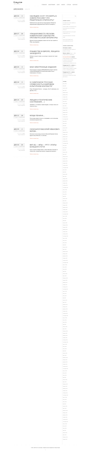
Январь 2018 (65, 280)
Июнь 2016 (65, 322)
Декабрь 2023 (65, 136)
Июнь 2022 (65, 169)
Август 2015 (65, 344)
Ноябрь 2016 (65, 311)
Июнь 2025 (65, 101)
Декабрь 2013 (65, 388)
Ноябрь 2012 (65, 417)
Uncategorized (22, 21)
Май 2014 (64, 377)
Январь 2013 (65, 412)
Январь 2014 (65, 386)
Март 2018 (64, 275)
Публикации (23, 150)
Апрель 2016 (65, 326)
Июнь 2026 (65, 83)
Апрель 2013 (65, 406)
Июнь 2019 (65, 242)
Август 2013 (65, 397)
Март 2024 (64, 130)
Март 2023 (64, 154)
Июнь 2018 (65, 269)
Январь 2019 (65, 253)
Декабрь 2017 (65, 282)
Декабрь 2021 (65, 180)
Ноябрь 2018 (65, 258)
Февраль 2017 (65, 304)
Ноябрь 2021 (65, 183)
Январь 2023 (65, 158)
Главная (44, 4)
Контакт (75, 4)
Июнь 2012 (65, 428)
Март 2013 (64, 408)
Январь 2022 (65, 178)
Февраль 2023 (65, 156)
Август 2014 (65, 370)
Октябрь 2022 (65, 165)
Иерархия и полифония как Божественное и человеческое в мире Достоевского (69, 75)
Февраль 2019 (65, 251)
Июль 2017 (65, 293)
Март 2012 (64, 434)
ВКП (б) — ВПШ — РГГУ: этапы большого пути (43, 146)
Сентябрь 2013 (65, 395)
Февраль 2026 (65, 92)
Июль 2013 (65, 399)
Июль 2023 (65, 145)
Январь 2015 (65, 359)
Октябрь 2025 (65, 99)
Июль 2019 (65, 240)
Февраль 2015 (65, 357)
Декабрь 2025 (65, 94)
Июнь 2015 (65, 348)
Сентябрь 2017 (65, 289)
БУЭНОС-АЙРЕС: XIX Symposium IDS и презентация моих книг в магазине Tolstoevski (69, 28)
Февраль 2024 (65, 132)
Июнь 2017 (65, 295)
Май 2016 (64, 324)
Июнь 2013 (65, 401)
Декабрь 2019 (65, 229)
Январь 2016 (65, 333)
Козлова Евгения (67, 56)
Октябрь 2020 (65, 211)
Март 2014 (64, 381)
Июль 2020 (65, 218)
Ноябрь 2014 (65, 364)
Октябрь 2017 (65, 286)
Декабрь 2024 (65, 112)
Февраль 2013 (65, 410)
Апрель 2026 (65, 88)
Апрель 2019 (65, 247)
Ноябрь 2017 (65, 284)
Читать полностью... (34, 27)
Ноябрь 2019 (65, 231)
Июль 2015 (65, 346)
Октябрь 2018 (65, 260)
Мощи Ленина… (37, 116)
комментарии (22, 16)
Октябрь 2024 (65, 116)
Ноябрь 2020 (65, 209)
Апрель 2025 (65, 103)
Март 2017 (64, 302)
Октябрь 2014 (65, 366)
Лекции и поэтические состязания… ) (41, 101)
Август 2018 (65, 264)
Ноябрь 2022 (65, 163)
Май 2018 (64, 271)
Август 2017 (65, 291)
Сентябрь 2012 (65, 421)
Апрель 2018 (65, 273)
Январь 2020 (65, 227)
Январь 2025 (65, 110)
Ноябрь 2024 (65, 114)
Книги (63, 4)
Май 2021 (64, 196)
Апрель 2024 (65, 127)
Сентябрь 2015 (65, 342)
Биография (51, 4)
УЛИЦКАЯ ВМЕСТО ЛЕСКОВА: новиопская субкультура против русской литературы (44, 36)
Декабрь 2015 (65, 335)
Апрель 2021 (65, 198)
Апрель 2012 (65, 432)
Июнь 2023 (65, 147)
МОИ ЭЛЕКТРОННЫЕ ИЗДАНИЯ (43, 67)
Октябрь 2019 (65, 233)
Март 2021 (64, 200)
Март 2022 (64, 176)
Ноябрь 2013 (65, 390)
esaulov (23, 20)
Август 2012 (65, 423)
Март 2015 (64, 355)
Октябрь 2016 (65, 313)
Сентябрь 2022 (65, 167)
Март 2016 (64, 328)
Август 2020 (65, 216)
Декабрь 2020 (65, 207)
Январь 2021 (65, 205)
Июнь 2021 (65, 194)
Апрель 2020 (65, 222)
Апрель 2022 (65, 174)
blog (19, 21)
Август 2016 (65, 317)
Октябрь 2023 (65, 141)
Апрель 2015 (65, 353)
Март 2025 (64, 105)
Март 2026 (64, 90)
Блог (58, 4)
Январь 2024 (65, 134)
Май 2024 (64, 125)
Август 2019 (65, 238)
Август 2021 (65, 189)
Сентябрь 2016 (65, 315)
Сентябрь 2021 (65, 187)
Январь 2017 (65, 306)
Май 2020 (64, 220)
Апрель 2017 (65, 300)
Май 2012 (64, 430)
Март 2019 (64, 249)
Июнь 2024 (65, 123)
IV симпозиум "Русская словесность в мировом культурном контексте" (42, 84)
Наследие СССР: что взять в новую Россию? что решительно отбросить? (43, 18)
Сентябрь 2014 (65, 368)
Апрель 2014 (65, 379)
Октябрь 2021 (65, 185)
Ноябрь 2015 (65, 337)
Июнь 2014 (65, 375)
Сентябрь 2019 (65, 236)
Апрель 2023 (65, 152)
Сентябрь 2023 (65, 143)
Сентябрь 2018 (65, 262)
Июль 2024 (65, 121)
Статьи (69, 4)
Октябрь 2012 (65, 419)
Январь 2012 (65, 439)
